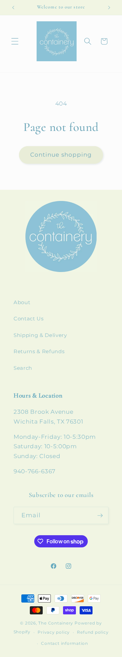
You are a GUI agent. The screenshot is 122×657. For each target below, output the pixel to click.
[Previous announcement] (13, 7)
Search (23, 368)
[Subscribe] (100, 515)
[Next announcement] (109, 7)
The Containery (55, 623)
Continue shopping (61, 154)
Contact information (64, 643)
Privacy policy (54, 632)
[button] (15, 41)
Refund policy (92, 632)
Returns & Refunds (39, 351)
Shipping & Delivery (40, 335)
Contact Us (29, 318)
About (22, 302)
